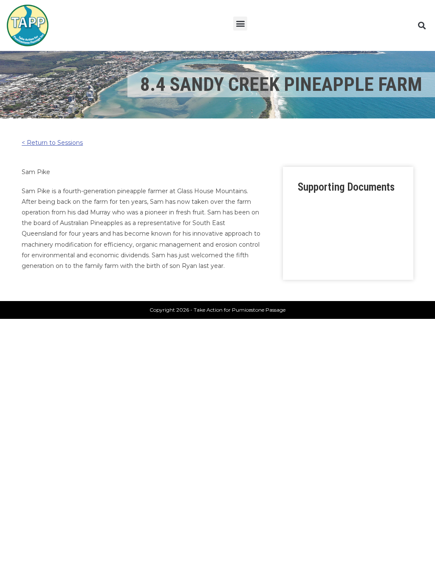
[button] (240, 24)
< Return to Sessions (52, 142)
